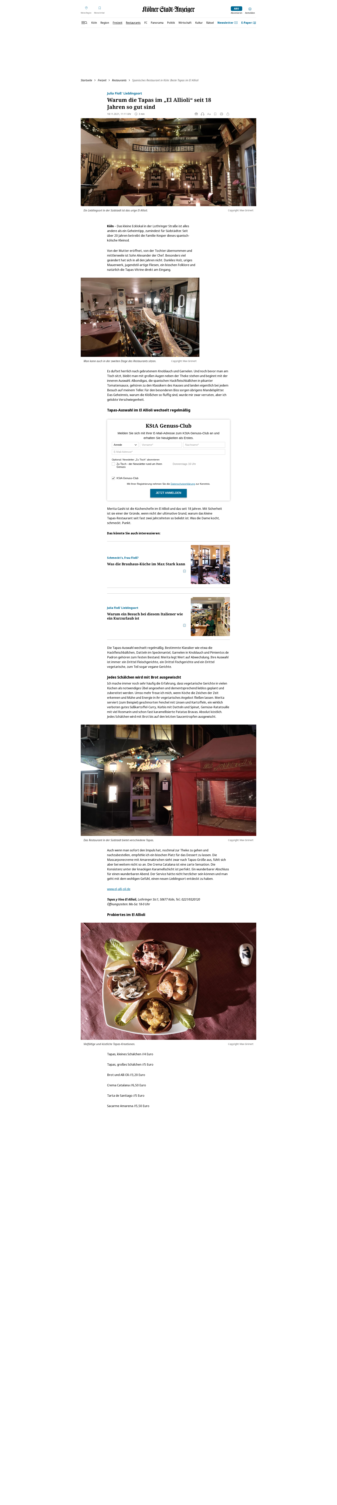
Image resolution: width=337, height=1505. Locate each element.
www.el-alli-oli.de (118, 889)
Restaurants (119, 80)
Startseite (86, 80)
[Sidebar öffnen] (84, 22)
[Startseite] (168, 9)
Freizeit (102, 80)
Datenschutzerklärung (183, 483)
